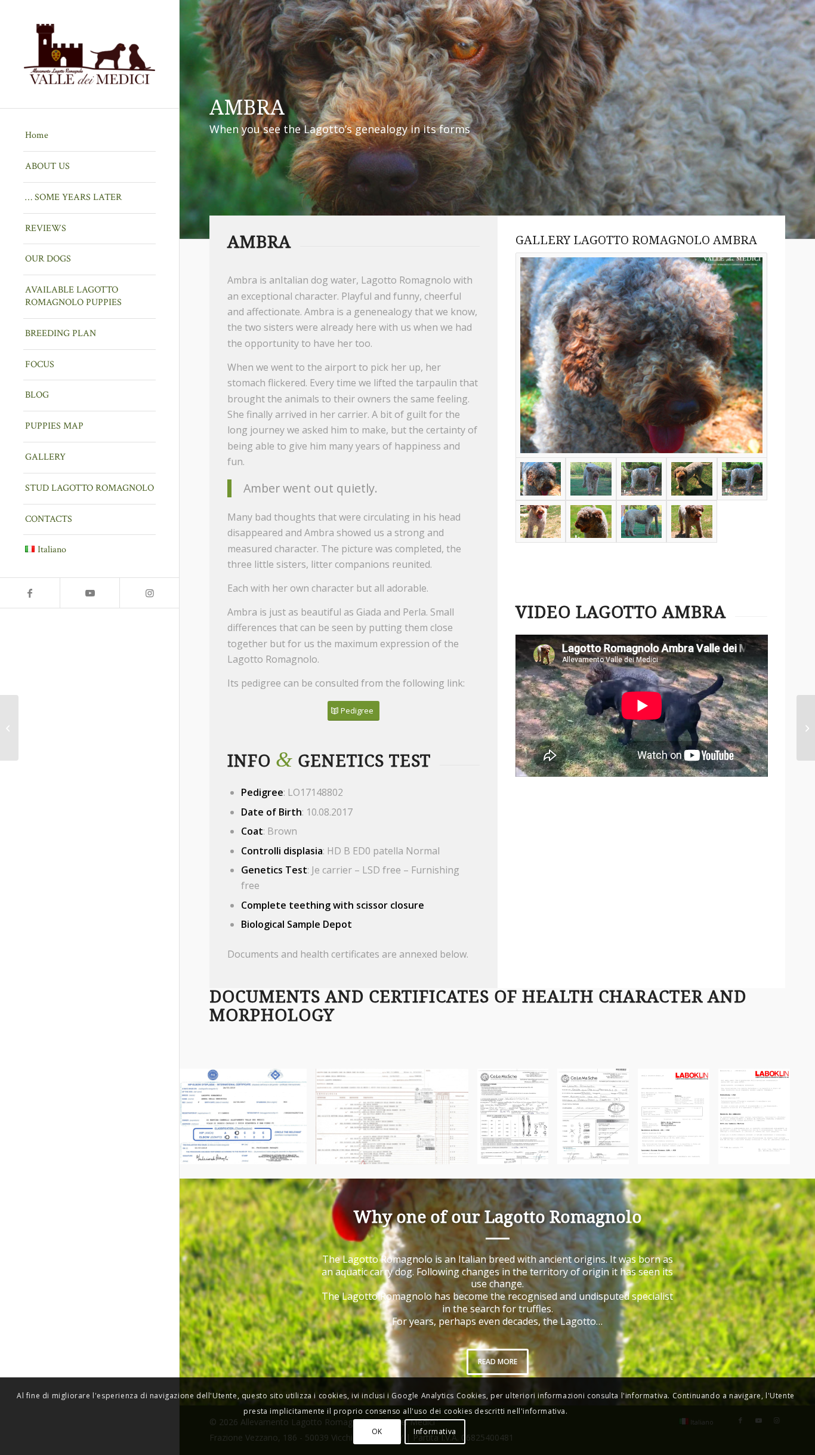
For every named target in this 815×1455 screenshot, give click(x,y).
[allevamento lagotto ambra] (691, 521)
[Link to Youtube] (89, 593)
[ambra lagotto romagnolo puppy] (641, 521)
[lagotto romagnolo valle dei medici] (641, 355)
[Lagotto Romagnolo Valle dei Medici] (89, 54)
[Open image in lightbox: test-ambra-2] (777, 1151)
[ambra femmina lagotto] (591, 521)
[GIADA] (9, 728)
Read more (497, 1361)
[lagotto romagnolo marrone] (691, 478)
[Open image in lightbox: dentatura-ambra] (616, 1151)
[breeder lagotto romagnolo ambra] (742, 478)
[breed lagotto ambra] (540, 521)
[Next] (788, 1116)
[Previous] (206, 1116)
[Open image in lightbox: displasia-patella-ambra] (535, 1151)
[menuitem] (89, 136)
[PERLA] (806, 728)
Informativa (434, 1431)
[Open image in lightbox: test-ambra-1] (696, 1151)
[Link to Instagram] (149, 593)
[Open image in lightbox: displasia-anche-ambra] (293, 1151)
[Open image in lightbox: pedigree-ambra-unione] (455, 1151)
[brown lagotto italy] (641, 478)
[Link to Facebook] (30, 593)
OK (377, 1431)
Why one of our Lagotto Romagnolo (497, 1217)
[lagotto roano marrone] (591, 478)
